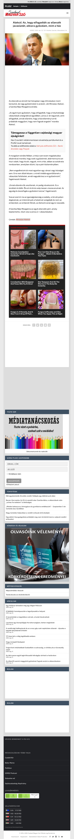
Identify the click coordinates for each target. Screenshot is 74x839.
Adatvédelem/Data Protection (38, 836)
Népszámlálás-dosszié (14, 590)
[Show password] (64, 469)
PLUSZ (8, 6)
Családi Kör (9, 758)
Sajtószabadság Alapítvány (15, 783)
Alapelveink (23, 836)
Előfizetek (24, 6)
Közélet (49, 30)
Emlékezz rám (14, 474)
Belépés (15, 6)
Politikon (8, 768)
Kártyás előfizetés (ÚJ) (46, 146)
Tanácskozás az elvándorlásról (18, 595)
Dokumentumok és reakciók (37, 451)
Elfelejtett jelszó (12, 484)
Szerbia (54, 30)
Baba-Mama (9, 763)
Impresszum (15, 836)
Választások (61, 30)
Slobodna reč (10, 778)
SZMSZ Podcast (11, 773)
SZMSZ (32, 30)
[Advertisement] (37, 82)
